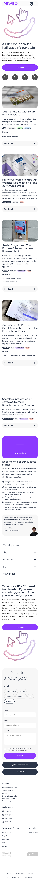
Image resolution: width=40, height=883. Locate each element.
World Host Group (8, 418)
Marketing (21, 696)
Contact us (20, 67)
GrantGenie (6, 347)
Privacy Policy (19, 873)
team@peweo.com (9, 788)
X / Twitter (8, 822)
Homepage (33, 832)
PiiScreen (5, 270)
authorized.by (7, 202)
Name (6, 710)
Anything (9, 701)
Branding (9, 696)
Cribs (4, 128)
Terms (9, 873)
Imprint (30, 873)
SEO (30, 696)
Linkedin (8, 811)
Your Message (8, 731)
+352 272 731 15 (7, 790)
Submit (20, 756)
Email (6, 720)
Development (11, 691)
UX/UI (22, 691)
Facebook (8, 818)
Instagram (9, 815)
